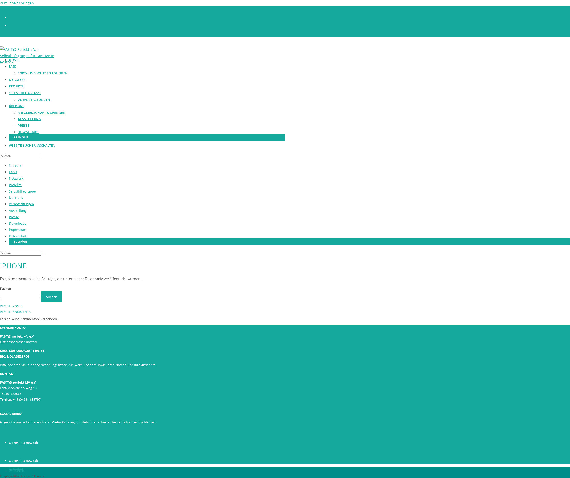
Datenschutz (18, 236)
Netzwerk (16, 178)
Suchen (5, 288)
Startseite (16, 165)
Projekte (15, 185)
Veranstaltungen (21, 204)
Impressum (17, 229)
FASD (13, 172)
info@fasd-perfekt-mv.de (18, 405)
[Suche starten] (43, 254)
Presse (14, 217)
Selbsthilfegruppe (22, 191)
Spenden (20, 241)
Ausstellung (18, 210)
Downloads (17, 223)
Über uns (16, 197)
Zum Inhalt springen (17, 3)
